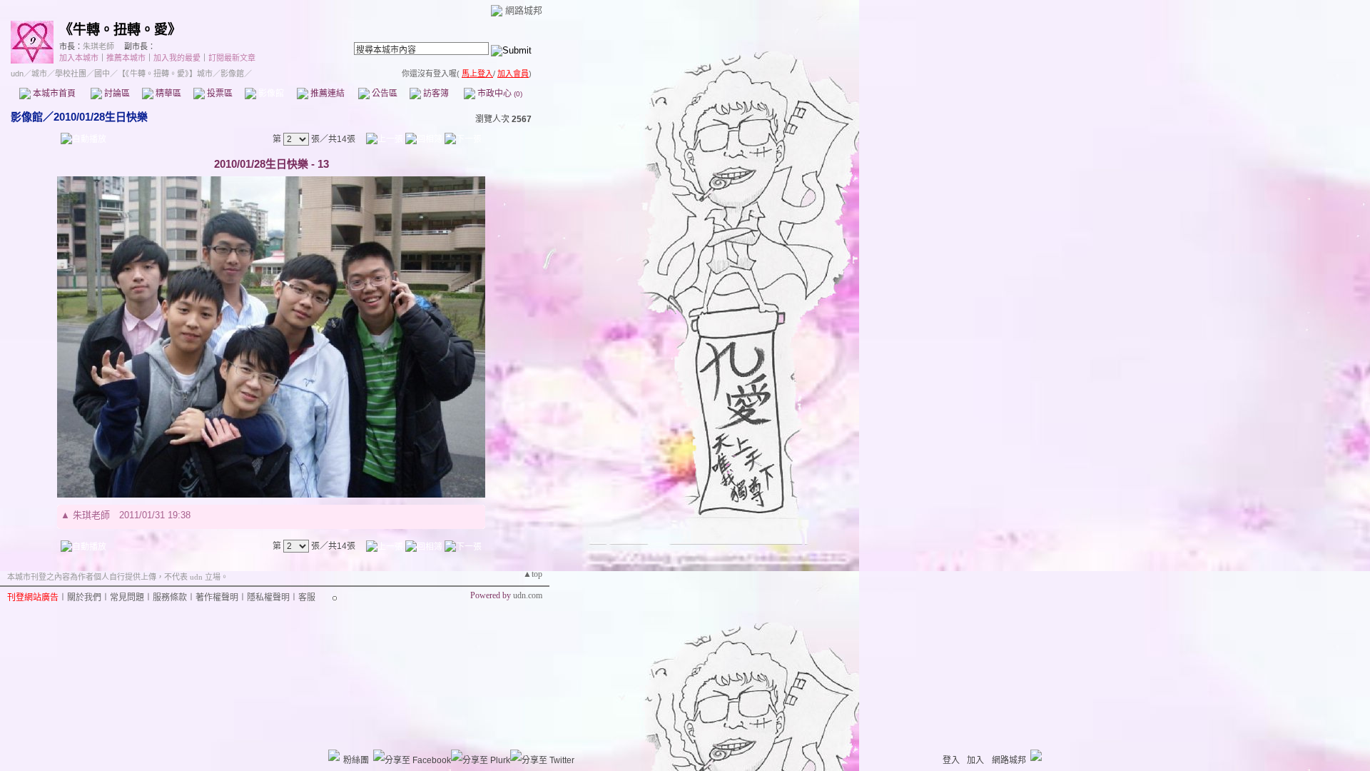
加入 (975, 760)
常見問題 (127, 598)
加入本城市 (78, 58)
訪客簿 (435, 94)
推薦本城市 (126, 58)
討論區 (116, 94)
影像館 (270, 94)
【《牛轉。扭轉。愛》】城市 (165, 73)
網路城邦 (523, 10)
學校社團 (70, 73)
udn (17, 73)
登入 (951, 760)
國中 (102, 73)
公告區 (383, 94)
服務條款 (170, 598)
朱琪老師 (98, 46)
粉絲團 (356, 760)
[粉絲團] (334, 755)
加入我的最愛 (177, 58)
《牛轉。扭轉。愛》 (120, 29)
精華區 (167, 94)
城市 (39, 73)
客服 (306, 598)
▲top (532, 574)
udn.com (527, 595)
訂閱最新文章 (231, 58)
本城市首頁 (53, 94)
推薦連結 (326, 94)
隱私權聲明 (268, 598)
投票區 (219, 94)
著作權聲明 (217, 598)
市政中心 (498, 94)
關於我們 (84, 598)
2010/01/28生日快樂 (101, 117)
